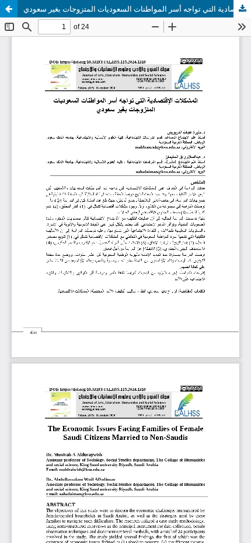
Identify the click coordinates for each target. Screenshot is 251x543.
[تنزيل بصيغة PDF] (242, 8)
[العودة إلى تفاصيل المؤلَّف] (9, 8)
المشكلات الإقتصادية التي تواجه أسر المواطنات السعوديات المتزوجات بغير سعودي (137, 8)
